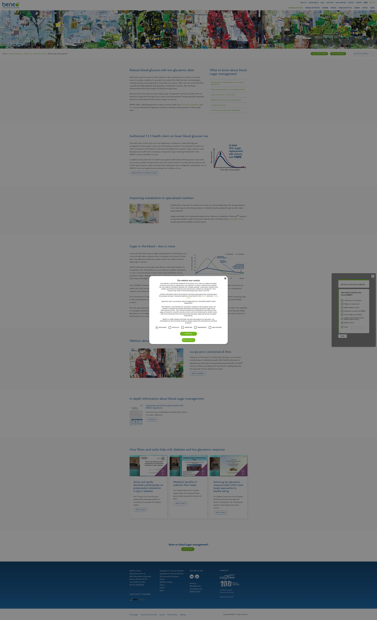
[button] (188, 340)
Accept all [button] (188, 334)
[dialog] (188, 310)
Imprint (204, 296)
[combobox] (225, 278)
